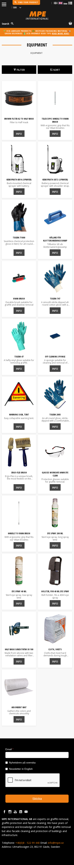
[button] (4, 3)
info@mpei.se (56, 842)
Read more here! (60, 33)
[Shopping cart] (69, 23)
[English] (60, 3)
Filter (21, 69)
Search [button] (5, 23)
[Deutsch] (65, 3)
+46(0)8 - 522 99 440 (27, 842)
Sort (56, 69)
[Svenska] (56, 3)
